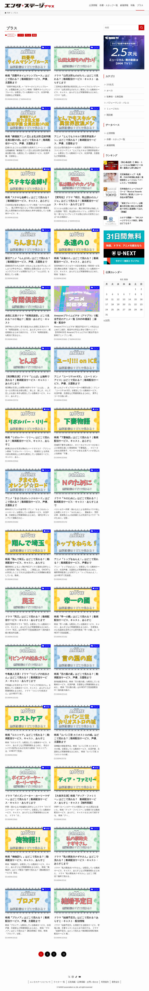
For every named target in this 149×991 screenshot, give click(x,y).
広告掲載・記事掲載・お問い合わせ (83, 982)
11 (64, 954)
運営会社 (115, 982)
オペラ (110, 90)
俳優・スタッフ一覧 (116, 139)
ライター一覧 (59, 982)
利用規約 (105, 982)
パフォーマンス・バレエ (118, 103)
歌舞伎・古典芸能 (115, 96)
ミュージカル (113, 109)
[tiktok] (76, 977)
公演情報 (111, 133)
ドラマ (20, 35)
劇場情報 (111, 145)
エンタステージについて (40, 982)
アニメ (27, 35)
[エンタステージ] (29, 5)
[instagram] (72, 977)
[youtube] (79, 977)
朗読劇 (110, 115)
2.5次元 (110, 84)
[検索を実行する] (141, 27)
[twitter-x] (69, 977)
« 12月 (107, 320)
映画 (34, 35)
